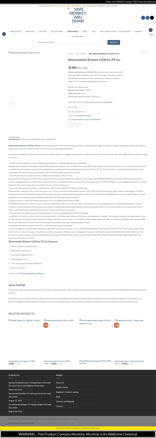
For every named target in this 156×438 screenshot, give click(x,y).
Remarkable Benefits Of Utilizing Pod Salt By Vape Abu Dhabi (30, 395)
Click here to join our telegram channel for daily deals (78, 428)
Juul (94, 31)
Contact (59, 406)
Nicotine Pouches (108, 31)
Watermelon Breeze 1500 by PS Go (24, 145)
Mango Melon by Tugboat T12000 (22, 361)
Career (76, 419)
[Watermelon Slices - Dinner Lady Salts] (131, 338)
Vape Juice (30, 31)
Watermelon (96, 119)
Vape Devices (15, 31)
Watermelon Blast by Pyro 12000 (57, 361)
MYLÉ (85, 31)
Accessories (124, 31)
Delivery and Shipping (65, 401)
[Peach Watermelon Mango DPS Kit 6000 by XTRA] (95, 338)
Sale (139, 31)
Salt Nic (42, 31)
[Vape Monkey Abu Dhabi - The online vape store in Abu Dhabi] (78, 17)
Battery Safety (62, 387)
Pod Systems (57, 31)
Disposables (72, 31)
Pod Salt (88, 116)
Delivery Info (78, 36)
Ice (84, 119)
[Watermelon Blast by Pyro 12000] (60, 338)
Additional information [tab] (32, 139)
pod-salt (89, 119)
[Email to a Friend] (79, 125)
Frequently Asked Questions (59, 419)
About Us (60, 382)
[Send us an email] (152, 18)
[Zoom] (11, 104)
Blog (58, 396)
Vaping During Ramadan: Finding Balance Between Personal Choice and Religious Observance (30, 384)
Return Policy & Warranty (33, 419)
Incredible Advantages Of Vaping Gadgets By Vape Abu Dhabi (30, 406)
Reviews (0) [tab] (50, 139)
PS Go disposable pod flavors (32, 273)
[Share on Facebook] (70, 125)
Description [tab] (14, 139)
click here (108, 102)
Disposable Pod (77, 119)
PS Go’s (101, 179)
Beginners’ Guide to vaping (67, 392)
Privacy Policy (15, 419)
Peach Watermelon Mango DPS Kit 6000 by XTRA (95, 362)
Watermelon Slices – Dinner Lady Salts (129, 361)
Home (70, 54)
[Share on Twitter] (75, 125)
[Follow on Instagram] (148, 18)
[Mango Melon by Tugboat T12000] (25, 338)
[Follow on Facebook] (143, 18)
